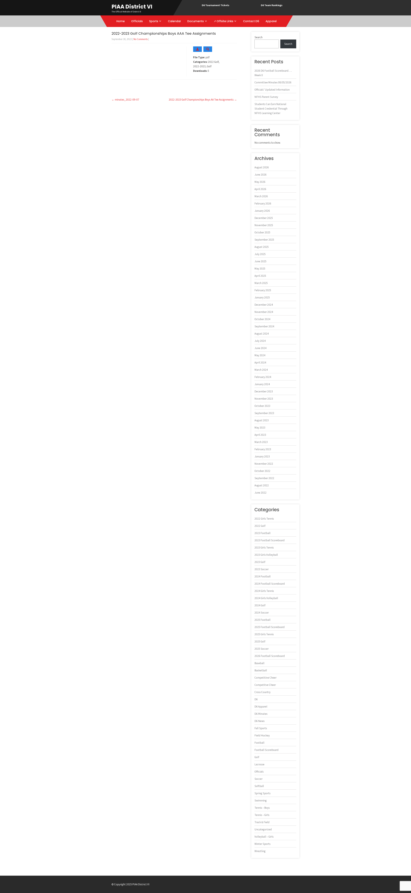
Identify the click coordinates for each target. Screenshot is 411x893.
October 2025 (262, 232)
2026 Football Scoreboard (269, 656)
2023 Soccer (261, 569)
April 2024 (260, 362)
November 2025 (263, 225)
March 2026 (261, 196)
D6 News (259, 721)
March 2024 (261, 369)
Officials (137, 21)
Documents (195, 21)
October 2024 (262, 319)
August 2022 (261, 485)
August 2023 (261, 420)
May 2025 (259, 268)
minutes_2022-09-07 (125, 99)
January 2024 (262, 384)
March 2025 (261, 283)
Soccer (258, 779)
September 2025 (264, 239)
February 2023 (262, 449)
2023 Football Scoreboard (269, 540)
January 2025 (262, 297)
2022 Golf (259, 526)
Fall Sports (260, 728)
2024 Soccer (261, 612)
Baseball (259, 663)
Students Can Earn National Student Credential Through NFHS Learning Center (270, 108)
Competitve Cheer (265, 685)
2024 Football (262, 576)
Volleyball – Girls (264, 836)
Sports (153, 21)
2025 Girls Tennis (264, 634)
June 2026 (260, 174)
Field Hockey (262, 735)
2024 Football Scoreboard (269, 583)
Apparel (271, 21)
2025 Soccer (261, 648)
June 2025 (260, 261)
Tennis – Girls (261, 815)
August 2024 (261, 333)
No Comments (140, 39)
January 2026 (262, 210)
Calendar (174, 21)
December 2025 (263, 218)
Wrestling (260, 851)
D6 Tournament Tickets (215, 5)
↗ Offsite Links (223, 21)
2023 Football (262, 533)
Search (258, 37)
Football (259, 742)
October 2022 (262, 471)
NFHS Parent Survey (266, 97)
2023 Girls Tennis (264, 547)
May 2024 (259, 355)
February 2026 (262, 203)
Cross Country (262, 692)
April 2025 (260, 276)
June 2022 (260, 492)
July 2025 (260, 254)
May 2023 (259, 427)
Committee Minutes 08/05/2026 (272, 82)
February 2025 (262, 290)
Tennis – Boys (262, 807)
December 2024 (263, 304)
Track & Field (262, 822)
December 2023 (263, 391)
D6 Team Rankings (271, 5)
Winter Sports (262, 844)
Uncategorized (263, 829)
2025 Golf (259, 641)
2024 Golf (259, 605)
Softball (259, 786)
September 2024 (264, 326)
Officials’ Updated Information (272, 89)
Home (120, 21)
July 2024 (260, 341)
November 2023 (263, 398)
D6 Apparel (260, 706)
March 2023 (261, 442)
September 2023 (264, 413)
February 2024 (262, 377)
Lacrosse (259, 764)
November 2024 (263, 312)
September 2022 (264, 478)
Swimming (260, 800)
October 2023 (262, 406)
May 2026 (259, 182)
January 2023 (262, 456)
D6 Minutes (260, 714)
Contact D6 (251, 21)
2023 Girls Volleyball (266, 555)
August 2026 (261, 167)
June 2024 (260, 348)
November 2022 (263, 463)
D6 (256, 699)
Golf (256, 757)
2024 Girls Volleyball (266, 598)
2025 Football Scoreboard (269, 627)
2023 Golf (259, 562)
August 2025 (261, 247)
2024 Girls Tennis (264, 591)
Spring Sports (262, 793)
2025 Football (262, 620)
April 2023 (260, 435)
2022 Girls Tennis (264, 518)
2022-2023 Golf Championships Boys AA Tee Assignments (203, 99)
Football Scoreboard (266, 750)
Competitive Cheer (265, 677)
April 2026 (260, 189)
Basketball (260, 670)
